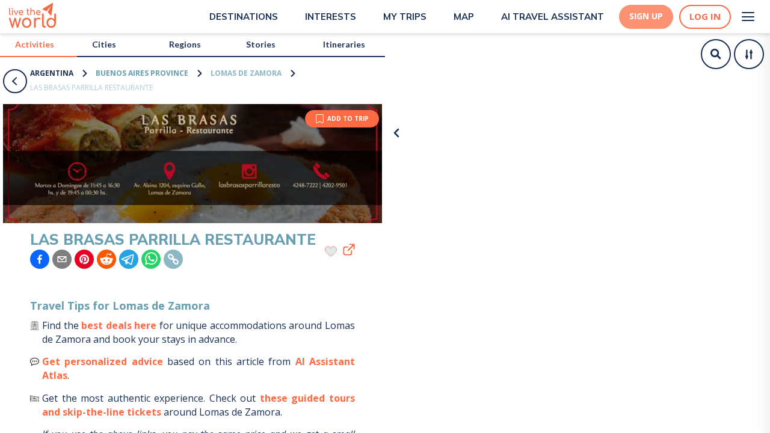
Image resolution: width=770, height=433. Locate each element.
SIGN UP (646, 16)
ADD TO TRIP (348, 118)
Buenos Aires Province (142, 73)
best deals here (118, 325)
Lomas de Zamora (246, 73)
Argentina (51, 73)
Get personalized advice (102, 361)
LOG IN (705, 16)
